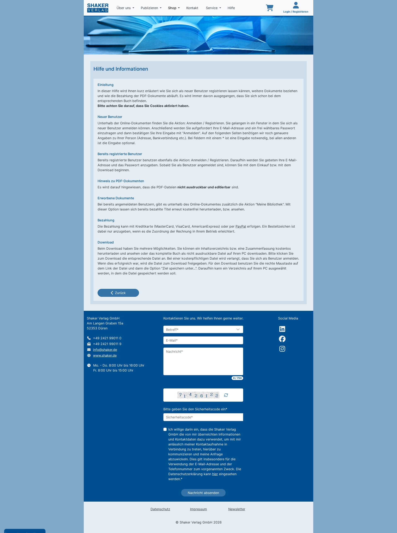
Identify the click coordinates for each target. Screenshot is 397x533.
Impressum (198, 509)
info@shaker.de (105, 350)
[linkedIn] (282, 329)
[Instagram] (282, 349)
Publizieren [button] (150, 8)
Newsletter (236, 509)
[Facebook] (282, 339)
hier (215, 474)
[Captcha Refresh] (226, 395)
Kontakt (192, 8)
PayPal (241, 226)
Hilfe (232, 8)
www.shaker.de (105, 355)
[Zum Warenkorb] (269, 8)
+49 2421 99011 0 (107, 338)
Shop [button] (174, 8)
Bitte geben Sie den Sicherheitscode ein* (195, 409)
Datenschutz (160, 509)
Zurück (120, 293)
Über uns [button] (124, 8)
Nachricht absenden (203, 493)
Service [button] (212, 8)
